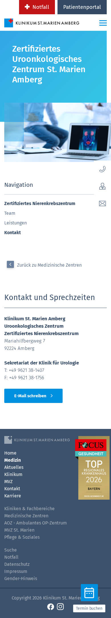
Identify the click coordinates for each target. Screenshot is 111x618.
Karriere (12, 496)
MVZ (8, 481)
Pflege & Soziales (22, 537)
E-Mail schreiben (30, 395)
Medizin (12, 460)
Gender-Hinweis (20, 578)
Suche (10, 550)
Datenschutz (17, 564)
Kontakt (12, 232)
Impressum (15, 571)
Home (10, 453)
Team (9, 213)
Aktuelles (13, 467)
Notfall (40, 7)
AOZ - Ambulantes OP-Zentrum (35, 523)
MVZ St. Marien (19, 530)
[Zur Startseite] (41, 22)
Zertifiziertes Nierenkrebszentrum (39, 203)
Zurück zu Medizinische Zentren (49, 265)
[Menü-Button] (103, 22)
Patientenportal (82, 7)
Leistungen (15, 223)
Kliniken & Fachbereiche (29, 508)
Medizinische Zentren (26, 515)
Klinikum (13, 474)
